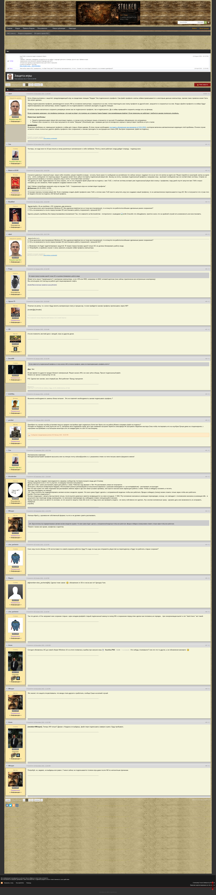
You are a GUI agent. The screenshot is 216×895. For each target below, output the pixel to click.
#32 (206, 476)
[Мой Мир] (17, 805)
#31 (206, 450)
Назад (8, 84)
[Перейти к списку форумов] (108, 3)
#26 (206, 301)
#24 (206, 234)
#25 (206, 269)
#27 (206, 329)
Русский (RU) (20, 883)
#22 (206, 170)
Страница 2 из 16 (17, 84)
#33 (206, 511)
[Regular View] (8, 89)
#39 (206, 722)
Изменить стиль (8, 883)
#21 (206, 144)
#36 (206, 611)
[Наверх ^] (212, 883)
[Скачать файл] (103, 650)
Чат (8, 51)
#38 (206, 688)
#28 (206, 358)
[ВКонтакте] (7, 805)
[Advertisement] (108, 42)
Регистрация (204, 28)
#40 (206, 765)
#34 (206, 544)
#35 (206, 578)
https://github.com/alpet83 (50, 138)
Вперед (37, 84)
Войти (194, 28)
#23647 (205, 93)
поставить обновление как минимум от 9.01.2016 (128, 127)
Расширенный (208, 22)
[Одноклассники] (13, 805)
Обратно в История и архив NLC (201, 799)
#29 (206, 394)
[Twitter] (10, 805)
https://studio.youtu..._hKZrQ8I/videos (30, 66)
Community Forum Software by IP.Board (204, 882)
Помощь (28, 883)
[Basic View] (11, 89)
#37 (206, 645)
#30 (206, 420)
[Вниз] (212, 888)
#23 (206, 202)
